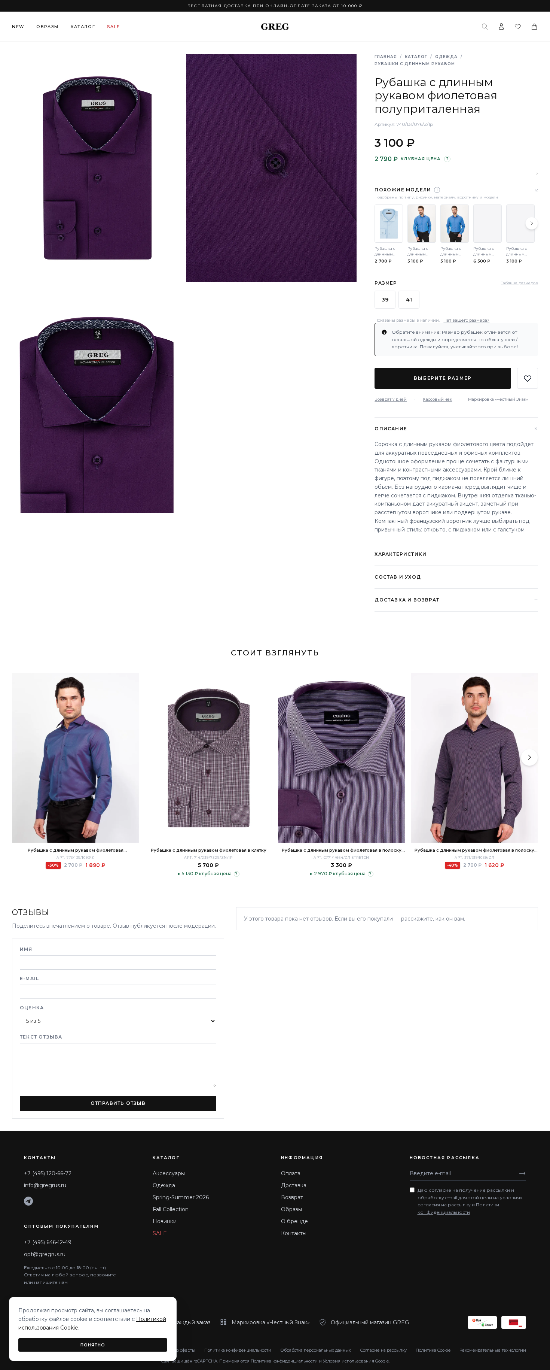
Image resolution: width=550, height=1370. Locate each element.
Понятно (93, 1345)
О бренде (294, 1221)
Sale (113, 26)
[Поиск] (485, 26)
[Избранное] (518, 26)
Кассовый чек (437, 399)
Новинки (165, 1221)
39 (385, 299)
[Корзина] (534, 26)
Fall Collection (171, 1209)
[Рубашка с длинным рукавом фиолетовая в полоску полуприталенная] (341, 758)
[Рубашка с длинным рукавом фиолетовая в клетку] (208, 758)
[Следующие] (531, 223)
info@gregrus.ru (45, 1185)
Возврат (292, 1197)
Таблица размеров (519, 283)
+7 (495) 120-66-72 (47, 1173)
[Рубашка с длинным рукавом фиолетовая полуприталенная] (75, 758)
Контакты (293, 1233)
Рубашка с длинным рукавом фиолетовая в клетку (208, 850)
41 (409, 299)
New (18, 26)
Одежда (446, 56)
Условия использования (348, 1361)
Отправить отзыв (118, 1103)
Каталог (83, 26)
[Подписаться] (522, 1173)
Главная (386, 56)
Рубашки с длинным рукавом (415, 63)
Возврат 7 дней (391, 399)
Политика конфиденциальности (237, 1350)
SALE (160, 1233)
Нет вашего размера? (466, 320)
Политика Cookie (433, 1350)
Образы (47, 26)
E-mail (29, 978)
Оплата (290, 1173)
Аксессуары (169, 1173)
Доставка (293, 1185)
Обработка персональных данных (315, 1350)
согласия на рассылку (444, 1204)
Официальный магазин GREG (370, 1322)
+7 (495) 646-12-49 (47, 1242)
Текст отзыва (41, 1037)
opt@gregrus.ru (44, 1254)
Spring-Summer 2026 (181, 1197)
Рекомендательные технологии (492, 1350)
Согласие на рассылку (383, 1350)
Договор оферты (178, 1350)
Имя (26, 949)
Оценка (32, 1007)
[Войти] (501, 26)
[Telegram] (28, 1201)
